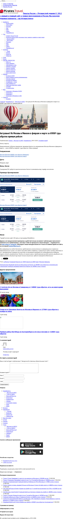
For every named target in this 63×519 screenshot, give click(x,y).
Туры (4, 34)
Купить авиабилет (10, 63)
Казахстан (8, 54)
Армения (8, 52)
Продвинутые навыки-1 (11, 80)
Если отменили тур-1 (11, 83)
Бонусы (4, 59)
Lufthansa (6, 262)
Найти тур (8, 62)
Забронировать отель (11, 65)
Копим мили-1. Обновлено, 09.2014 (14, 91)
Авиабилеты (6, 22)
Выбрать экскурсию (10, 71)
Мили (4, 89)
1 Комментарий (43, 140)
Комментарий (5, 372)
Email (1, 378)
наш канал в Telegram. (9, 244)
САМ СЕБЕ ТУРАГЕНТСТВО (9, 60)
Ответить (6, 355)
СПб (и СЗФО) (9, 25)
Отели (4, 57)
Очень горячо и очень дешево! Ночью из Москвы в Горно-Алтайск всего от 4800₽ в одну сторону (32, 485)
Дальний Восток (10, 32)
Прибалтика (10, 399)
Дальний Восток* (10, 48)
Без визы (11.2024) (10, 76)
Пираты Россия (7, 7)
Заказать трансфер (10, 68)
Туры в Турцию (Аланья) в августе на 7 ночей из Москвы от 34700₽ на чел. (25, 495)
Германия (13, 262)
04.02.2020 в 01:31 (8, 349)
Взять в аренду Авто (11, 72)
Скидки (5, 423)
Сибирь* (8, 46)
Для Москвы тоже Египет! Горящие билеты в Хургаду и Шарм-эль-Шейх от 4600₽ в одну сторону (32, 492)
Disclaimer (8, 99)
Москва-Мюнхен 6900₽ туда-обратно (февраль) (14, 154)
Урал (7, 28)
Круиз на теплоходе (10, 69)
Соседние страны (11, 403)
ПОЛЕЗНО (5, 74)
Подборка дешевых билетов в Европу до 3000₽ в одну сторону (23, 266)
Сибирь (7, 31)
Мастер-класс (7, 418)
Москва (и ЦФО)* (10, 39)
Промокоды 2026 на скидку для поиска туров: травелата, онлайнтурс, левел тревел (25, 37)
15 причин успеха (10, 88)
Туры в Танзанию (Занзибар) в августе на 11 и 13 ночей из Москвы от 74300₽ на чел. (28, 480)
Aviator (11, 140)
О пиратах (5, 97)
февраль (47, 262)
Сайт (1, 381)
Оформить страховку (11, 66)
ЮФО (7, 29)
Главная (2, 102)
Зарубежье (5, 49)
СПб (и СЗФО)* (9, 40)
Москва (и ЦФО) (9, 23)
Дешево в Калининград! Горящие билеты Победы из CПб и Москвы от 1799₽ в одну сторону (31, 482)
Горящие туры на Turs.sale (12, 36)
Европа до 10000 (21, 262)
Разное (5, 421)
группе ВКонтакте (14, 246)
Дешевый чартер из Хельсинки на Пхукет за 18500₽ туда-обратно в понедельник (29, 265)
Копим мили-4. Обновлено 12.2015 (14, 96)
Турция (8, 51)
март (37, 262)
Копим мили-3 (9, 94)
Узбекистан (8, 56)
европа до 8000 (31, 262)
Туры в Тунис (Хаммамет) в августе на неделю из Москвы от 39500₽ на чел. (26, 478)
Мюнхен (41, 262)
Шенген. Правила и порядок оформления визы (16, 77)
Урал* (7, 43)
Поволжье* (8, 42)
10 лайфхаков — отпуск (11, 82)
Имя (1, 375)
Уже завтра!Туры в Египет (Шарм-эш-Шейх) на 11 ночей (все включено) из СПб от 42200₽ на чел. (32, 488)
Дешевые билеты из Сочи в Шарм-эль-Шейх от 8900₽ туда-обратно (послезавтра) (28, 502)
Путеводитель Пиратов (10, 5)
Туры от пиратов (8, 3)
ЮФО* (7, 45)
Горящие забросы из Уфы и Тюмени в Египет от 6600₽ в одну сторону (24, 497)
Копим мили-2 (9, 92)
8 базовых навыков (10, 79)
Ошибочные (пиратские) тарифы (13, 85)
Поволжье (8, 26)
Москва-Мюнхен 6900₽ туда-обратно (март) (13, 156)
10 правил (8, 86)
